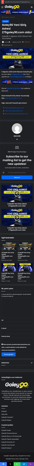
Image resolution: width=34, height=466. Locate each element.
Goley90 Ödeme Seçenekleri (10, 439)
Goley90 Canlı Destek (8, 445)
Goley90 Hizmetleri (7, 417)
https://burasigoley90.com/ (14, 111)
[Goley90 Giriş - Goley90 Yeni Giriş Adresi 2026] (12, 7)
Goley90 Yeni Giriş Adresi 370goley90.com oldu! (8, 276)
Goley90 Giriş (14, 456)
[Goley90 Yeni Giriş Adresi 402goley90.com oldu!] (25, 246)
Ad (3, 320)
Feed (26, 459)
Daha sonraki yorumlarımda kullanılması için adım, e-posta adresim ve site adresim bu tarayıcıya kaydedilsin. (16, 347)
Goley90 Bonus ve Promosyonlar (11, 436)
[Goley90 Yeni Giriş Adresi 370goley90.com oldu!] (9, 267)
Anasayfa (6, 17)
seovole (6, 42)
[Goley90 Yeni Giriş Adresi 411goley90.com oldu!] (9, 246)
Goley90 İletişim (6, 420)
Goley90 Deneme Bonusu (9, 433)
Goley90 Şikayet (6, 448)
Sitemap (21, 459)
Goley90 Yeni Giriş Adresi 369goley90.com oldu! (24, 276)
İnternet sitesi (6, 336)
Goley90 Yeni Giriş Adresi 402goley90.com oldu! (24, 255)
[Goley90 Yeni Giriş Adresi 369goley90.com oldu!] (25, 267)
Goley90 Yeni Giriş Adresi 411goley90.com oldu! (19, 2)
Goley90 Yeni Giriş (24, 456)
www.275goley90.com (17, 77)
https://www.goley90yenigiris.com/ (16, 114)
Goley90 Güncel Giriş (12, 459)
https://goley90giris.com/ (13, 98)
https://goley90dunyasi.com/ (14, 108)
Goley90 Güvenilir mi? (8, 442)
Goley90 (12, 17)
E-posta (4, 328)
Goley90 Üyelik (6, 430)
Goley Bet (4, 414)
